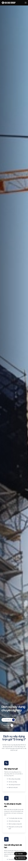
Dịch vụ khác (6, 725)
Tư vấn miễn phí (7, 719)
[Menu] (26, 2)
